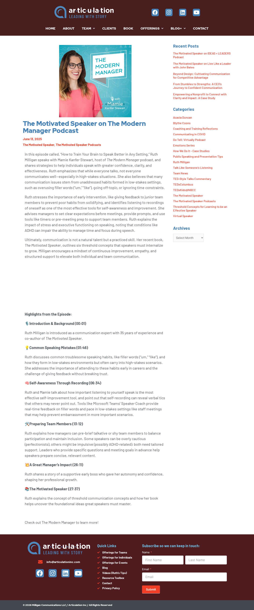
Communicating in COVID (189, 134)
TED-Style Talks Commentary (192, 178)
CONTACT (200, 28)
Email (146, 569)
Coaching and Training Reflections (195, 128)
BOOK (128, 28)
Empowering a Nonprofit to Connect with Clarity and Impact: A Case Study (200, 96)
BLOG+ (176, 28)
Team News (180, 173)
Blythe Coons (182, 123)
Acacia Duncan (182, 117)
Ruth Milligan (181, 162)
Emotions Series (184, 145)
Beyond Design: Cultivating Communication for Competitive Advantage (201, 75)
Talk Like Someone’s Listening (193, 167)
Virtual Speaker (183, 216)
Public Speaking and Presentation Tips (198, 156)
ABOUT (68, 28)
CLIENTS (109, 28)
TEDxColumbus (183, 184)
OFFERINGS (150, 28)
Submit (151, 589)
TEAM (86, 28)
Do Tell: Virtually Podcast (189, 139)
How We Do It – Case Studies (191, 151)
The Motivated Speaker (38, 144)
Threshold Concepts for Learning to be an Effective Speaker (200, 208)
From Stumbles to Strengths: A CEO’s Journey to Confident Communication (197, 85)
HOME (50, 28)
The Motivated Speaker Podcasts (78, 144)
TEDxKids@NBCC (184, 190)
